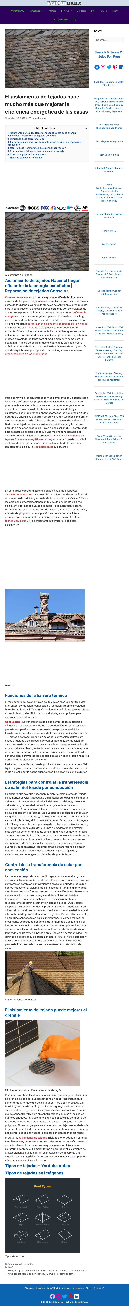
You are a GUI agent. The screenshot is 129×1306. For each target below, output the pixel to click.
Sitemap (66, 1288)
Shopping (29, 1288)
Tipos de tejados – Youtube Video (28, 154)
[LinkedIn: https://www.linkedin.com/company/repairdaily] (121, 67)
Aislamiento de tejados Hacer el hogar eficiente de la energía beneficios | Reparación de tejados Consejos (41, 134)
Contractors (78, 1288)
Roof (10, 1267)
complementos (44, 446)
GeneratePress (81, 1302)
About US (40, 1288)
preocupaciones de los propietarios (26, 354)
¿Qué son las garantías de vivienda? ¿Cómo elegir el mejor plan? (41, 1274)
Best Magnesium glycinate (109, 141)
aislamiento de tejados (18, 494)
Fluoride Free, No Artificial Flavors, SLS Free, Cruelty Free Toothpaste (109, 274)
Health (115, 11)
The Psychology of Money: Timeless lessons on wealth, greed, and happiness (109, 376)
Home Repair (35, 11)
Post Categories (60, 19)
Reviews (65, 11)
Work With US (17, 11)
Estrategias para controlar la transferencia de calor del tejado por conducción (44, 143)
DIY (93, 11)
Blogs (88, 1288)
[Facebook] (97, 67)
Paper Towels (109, 257)
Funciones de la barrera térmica (27, 139)
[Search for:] (109, 40)
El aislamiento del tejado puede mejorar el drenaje (37, 151)
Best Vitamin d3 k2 (109, 155)
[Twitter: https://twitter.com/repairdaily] (109, 67)
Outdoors (81, 11)
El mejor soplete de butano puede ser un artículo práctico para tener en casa (47, 1270)
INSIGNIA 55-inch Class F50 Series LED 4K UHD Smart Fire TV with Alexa (109, 419)
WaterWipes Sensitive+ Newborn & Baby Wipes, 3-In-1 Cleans (109, 439)
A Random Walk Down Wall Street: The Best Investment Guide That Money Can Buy (109, 330)
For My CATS (109, 231)
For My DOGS (109, 244)
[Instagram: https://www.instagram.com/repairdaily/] (103, 67)
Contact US (99, 1288)
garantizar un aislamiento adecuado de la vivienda (58, 323)
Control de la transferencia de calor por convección (38, 148)
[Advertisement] (47, 183)
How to (103, 11)
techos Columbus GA (17, 520)
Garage (52, 11)
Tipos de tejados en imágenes (26, 157)
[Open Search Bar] (75, 19)
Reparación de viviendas (20, 1264)
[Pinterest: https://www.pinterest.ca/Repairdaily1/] (115, 67)
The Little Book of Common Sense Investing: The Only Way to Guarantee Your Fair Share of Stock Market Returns (109, 353)
